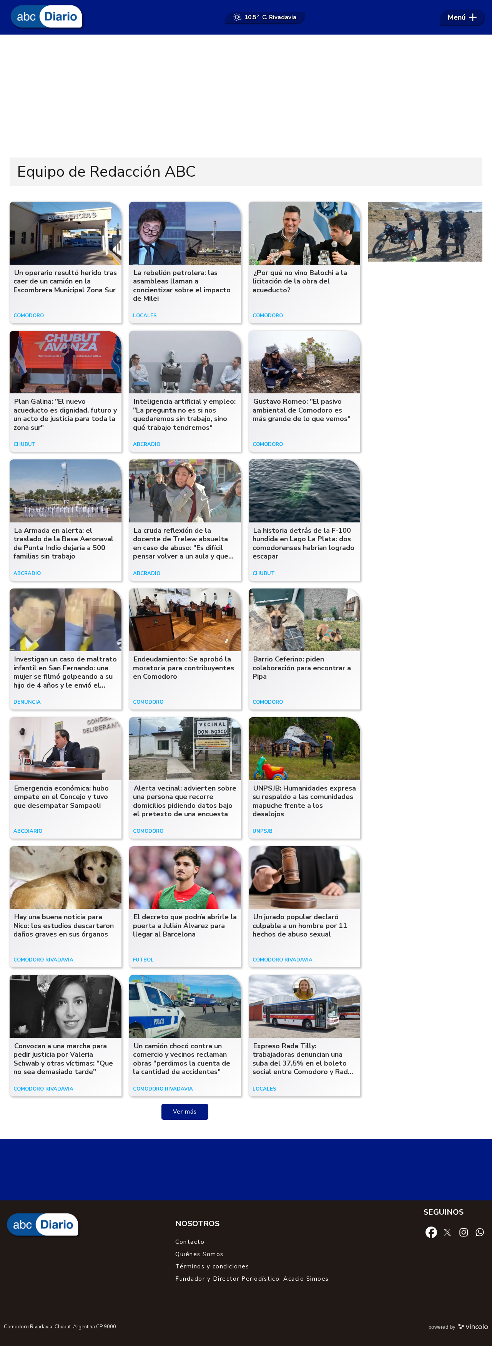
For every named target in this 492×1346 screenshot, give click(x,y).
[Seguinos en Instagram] (463, 1232)
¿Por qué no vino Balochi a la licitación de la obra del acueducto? (300, 281)
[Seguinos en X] (447, 1232)
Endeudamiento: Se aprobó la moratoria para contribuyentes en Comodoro (183, 668)
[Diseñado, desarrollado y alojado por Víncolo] (473, 1328)
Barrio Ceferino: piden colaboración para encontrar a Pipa (302, 668)
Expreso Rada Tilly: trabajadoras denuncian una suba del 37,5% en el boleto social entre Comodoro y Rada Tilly (302, 1063)
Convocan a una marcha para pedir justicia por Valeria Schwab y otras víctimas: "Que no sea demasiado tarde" (63, 1059)
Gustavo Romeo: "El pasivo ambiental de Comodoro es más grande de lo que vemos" (302, 410)
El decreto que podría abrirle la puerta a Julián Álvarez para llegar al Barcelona (185, 925)
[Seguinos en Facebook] (431, 1232)
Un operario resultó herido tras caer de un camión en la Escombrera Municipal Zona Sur (65, 281)
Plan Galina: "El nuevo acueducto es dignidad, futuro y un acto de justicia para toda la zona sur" (65, 414)
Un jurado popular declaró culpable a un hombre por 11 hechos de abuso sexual (300, 925)
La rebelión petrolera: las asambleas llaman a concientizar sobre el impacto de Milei (182, 285)
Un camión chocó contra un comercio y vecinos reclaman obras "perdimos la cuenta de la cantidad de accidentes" (181, 1059)
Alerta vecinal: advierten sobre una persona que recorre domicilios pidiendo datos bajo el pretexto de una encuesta (184, 801)
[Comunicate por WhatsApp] (479, 1232)
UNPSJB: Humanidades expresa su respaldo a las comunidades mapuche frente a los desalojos (304, 801)
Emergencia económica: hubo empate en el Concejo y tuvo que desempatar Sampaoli (61, 797)
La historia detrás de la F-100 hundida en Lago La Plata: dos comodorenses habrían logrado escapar (303, 543)
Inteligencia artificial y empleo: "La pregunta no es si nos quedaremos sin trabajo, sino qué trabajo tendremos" (184, 414)
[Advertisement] (246, 96)
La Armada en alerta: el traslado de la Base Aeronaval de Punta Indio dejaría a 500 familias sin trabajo (63, 543)
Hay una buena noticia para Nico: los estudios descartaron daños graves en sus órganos (63, 925)
